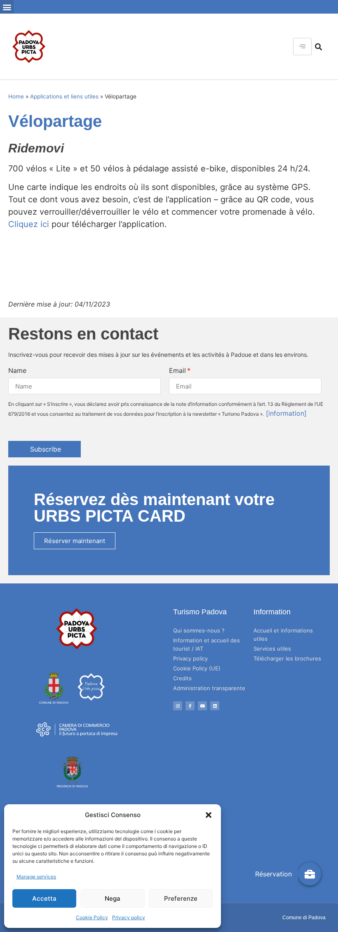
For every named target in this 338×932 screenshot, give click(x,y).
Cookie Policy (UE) (197, 668)
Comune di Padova (304, 917)
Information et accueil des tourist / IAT (206, 644)
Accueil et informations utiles (283, 634)
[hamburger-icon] (302, 46)
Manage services (36, 876)
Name (17, 370)
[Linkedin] (214, 705)
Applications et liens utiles (64, 96)
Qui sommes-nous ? (199, 630)
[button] (208, 815)
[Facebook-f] (190, 705)
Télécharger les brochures (287, 658)
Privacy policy (128, 917)
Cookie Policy (92, 917)
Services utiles (272, 648)
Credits (182, 678)
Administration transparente (209, 688)
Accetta (44, 898)
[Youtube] (202, 705)
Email (177, 370)
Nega (112, 898)
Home (16, 96)
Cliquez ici (28, 224)
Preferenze (180, 898)
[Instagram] (177, 705)
